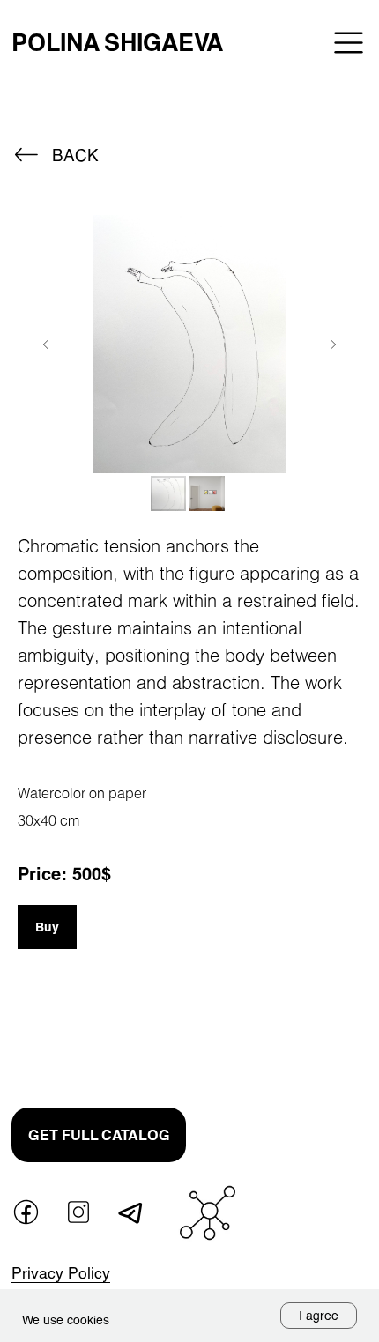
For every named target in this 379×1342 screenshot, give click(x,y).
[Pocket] (280, 1101)
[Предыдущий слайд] (45, 344)
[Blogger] (347, 1041)
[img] (349, 43)
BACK (75, 155)
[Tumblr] (347, 1010)
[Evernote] (280, 1041)
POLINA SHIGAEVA (117, 41)
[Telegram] (314, 979)
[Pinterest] (314, 1010)
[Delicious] (280, 1071)
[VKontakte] (280, 979)
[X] (347, 979)
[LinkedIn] (314, 1041)
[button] (98, 1135)
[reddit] (347, 1071)
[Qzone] (314, 1101)
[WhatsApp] (280, 1010)
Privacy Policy (60, 1273)
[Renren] (347, 1101)
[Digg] (314, 1071)
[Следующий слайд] (333, 344)
